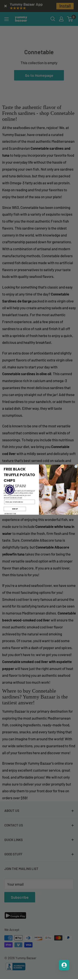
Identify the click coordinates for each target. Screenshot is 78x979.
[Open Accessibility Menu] (10, 489)
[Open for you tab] (64, 965)
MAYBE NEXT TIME (10, 514)
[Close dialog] (76, 466)
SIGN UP (15, 509)
